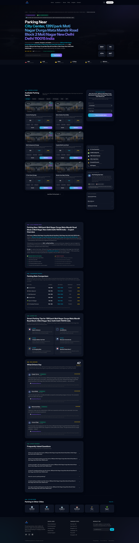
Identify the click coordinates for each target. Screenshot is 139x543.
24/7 (67, 98)
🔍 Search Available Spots (100, 115)
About (64, 2)
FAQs (68, 2)
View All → (111, 501)
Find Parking (109, 2)
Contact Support (51, 532)
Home (52, 2)
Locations (57, 2)
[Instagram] (29, 534)
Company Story (51, 528)
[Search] (104, 2)
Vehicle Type (91, 103)
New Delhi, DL (73, 526)
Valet (62, 98)
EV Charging (55, 98)
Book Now (46, 127)
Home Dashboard (52, 524)
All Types (28, 98)
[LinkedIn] (32, 534)
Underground (41, 98)
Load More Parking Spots (53, 194)
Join (112, 529)
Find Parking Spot (52, 526)
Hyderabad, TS (73, 530)
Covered (34, 98)
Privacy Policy (96, 540)
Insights (73, 2)
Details (32, 127)
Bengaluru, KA (73, 528)
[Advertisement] (69, 75)
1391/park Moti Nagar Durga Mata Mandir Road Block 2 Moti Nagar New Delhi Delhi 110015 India (61, 12)
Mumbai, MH (73, 524)
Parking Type (91, 108)
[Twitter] (26, 534)
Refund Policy (111, 540)
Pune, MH (72, 532)
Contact (79, 2)
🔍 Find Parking (56, 55)
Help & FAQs (50, 530)
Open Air (48, 98)
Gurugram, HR (73, 535)
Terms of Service (103, 540)
